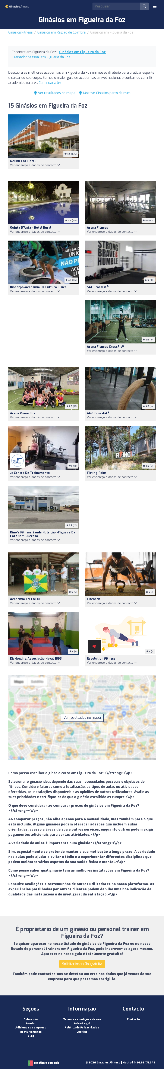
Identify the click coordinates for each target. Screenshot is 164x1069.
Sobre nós (31, 1019)
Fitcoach (93, 599)
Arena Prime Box (22, 413)
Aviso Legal (82, 1023)
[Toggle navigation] (154, 6)
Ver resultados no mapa (56, 93)
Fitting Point (97, 473)
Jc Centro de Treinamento (30, 473)
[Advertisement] (120, 145)
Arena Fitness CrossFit (105, 347)
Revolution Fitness (101, 659)
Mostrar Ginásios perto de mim (106, 93)
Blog (31, 1036)
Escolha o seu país (46, 1063)
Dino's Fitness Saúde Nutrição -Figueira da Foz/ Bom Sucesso (42, 534)
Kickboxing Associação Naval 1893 (36, 659)
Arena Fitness (97, 228)
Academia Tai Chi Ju (25, 599)
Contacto (133, 1019)
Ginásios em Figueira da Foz (82, 52)
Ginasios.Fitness (20, 32)
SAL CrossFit (98, 287)
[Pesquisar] (144, 6)
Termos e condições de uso (82, 1019)
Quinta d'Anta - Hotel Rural (30, 228)
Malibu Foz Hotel (23, 161)
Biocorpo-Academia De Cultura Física (38, 287)
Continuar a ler (50, 82)
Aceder (31, 1023)
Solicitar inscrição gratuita (82, 964)
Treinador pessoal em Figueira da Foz (41, 57)
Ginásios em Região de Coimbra (61, 32)
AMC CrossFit (98, 413)
